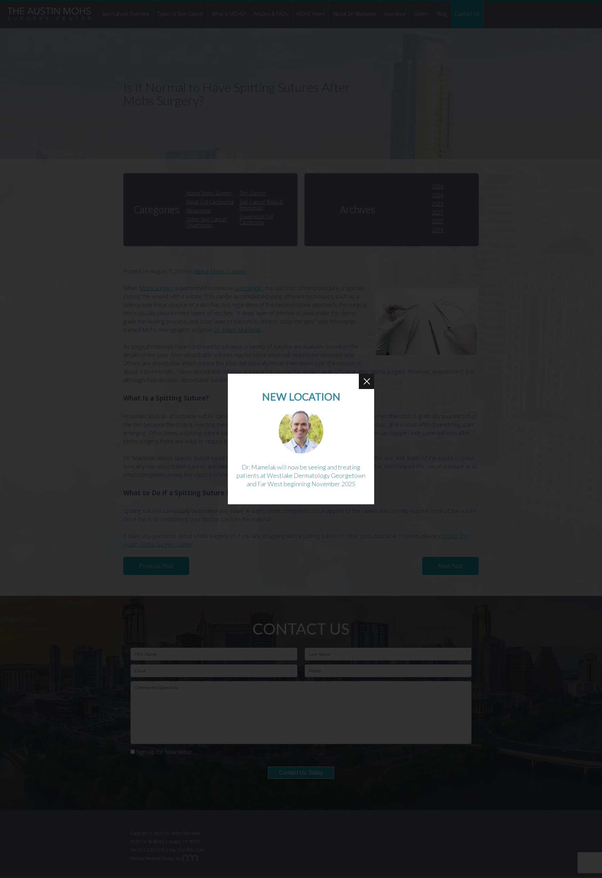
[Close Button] (366, 381)
